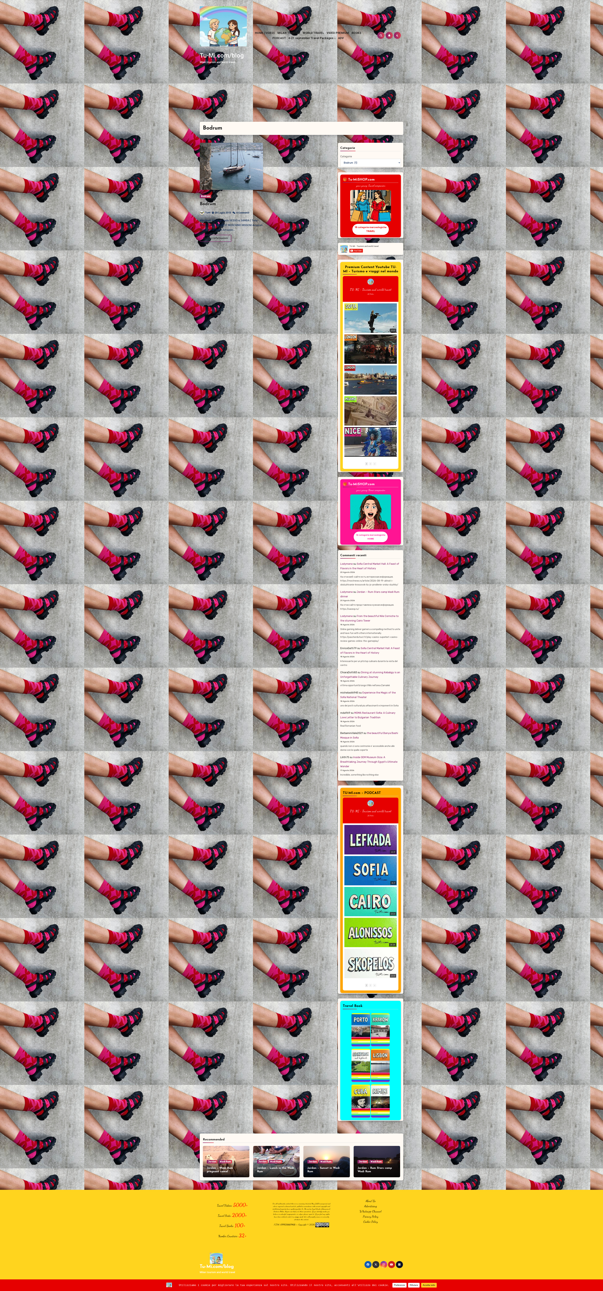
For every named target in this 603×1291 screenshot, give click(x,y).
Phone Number (290, 31)
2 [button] (370, 464)
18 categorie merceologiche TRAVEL (370, 229)
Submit (328, 47)
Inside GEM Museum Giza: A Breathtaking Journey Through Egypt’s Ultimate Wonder (368, 762)
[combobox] (286, 37)
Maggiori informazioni (215, 238)
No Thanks (307, 47)
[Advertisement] (301, 98)
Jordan (212, 1161)
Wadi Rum (225, 1161)
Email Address (289, 17)
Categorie (346, 156)
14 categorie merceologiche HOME (370, 537)
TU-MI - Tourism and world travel (370, 289)
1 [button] (366, 464)
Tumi (207, 212)
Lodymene (346, 563)
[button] (374, 463)
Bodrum (205, 196)
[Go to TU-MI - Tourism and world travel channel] (370, 282)
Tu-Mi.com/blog (222, 55)
